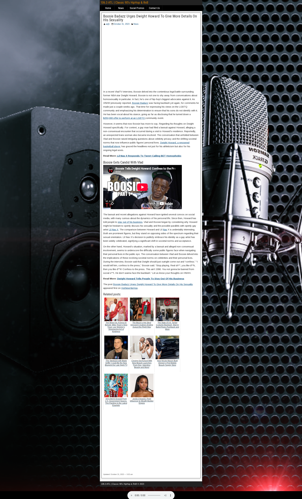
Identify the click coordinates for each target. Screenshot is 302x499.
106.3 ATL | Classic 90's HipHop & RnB (124, 2)
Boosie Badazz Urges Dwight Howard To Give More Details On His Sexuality (150, 18)
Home (108, 8)
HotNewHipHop (129, 288)
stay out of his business (130, 222)
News (121, 8)
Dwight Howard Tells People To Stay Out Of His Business (150, 278)
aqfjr (108, 24)
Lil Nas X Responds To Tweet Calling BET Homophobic (149, 155)
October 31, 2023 (121, 24)
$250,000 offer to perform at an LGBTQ (124, 118)
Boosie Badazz (140, 103)
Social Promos (137, 8)
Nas (165, 229)
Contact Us (154, 8)
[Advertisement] (151, 59)
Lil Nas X (113, 229)
